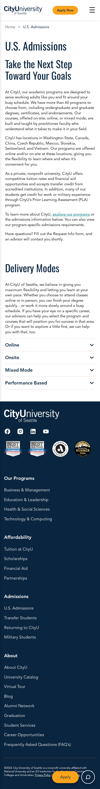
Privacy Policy (43, 775)
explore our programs (71, 214)
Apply (65, 777)
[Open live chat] (88, 777)
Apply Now (65, 10)
